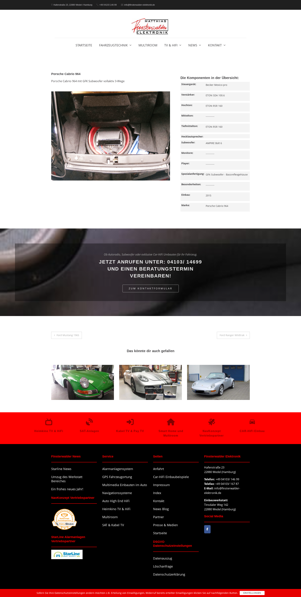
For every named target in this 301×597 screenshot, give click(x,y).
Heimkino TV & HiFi (116, 509)
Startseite (84, 45)
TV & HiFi (170, 45)
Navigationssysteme (117, 493)
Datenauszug (162, 558)
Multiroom (147, 45)
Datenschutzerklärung (169, 574)
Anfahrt (158, 469)
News (192, 45)
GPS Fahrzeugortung (117, 477)
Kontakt (215, 45)
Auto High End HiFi (116, 501)
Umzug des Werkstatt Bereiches (66, 479)
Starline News (61, 469)
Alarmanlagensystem (117, 469)
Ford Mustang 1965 (68, 335)
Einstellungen (252, 593)
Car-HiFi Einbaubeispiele (171, 477)
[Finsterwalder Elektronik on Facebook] (207, 529)
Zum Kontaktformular (150, 288)
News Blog (161, 509)
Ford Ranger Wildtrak (232, 335)
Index (157, 493)
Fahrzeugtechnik (113, 45)
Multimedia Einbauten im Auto (124, 485)
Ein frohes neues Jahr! (67, 489)
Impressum (161, 485)
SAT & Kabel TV (113, 525)
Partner (158, 517)
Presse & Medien (165, 525)
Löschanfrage (163, 566)
